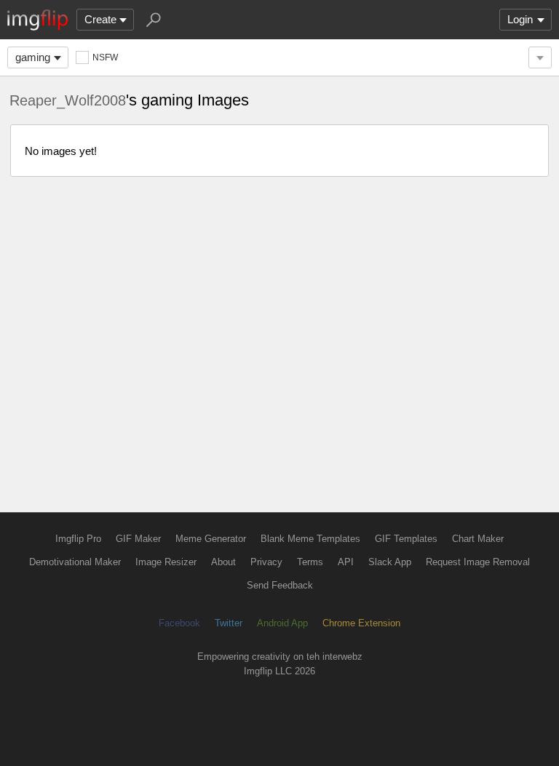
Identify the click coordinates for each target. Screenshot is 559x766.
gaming (32, 57)
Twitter (228, 623)
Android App (282, 623)
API (346, 561)
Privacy (266, 561)
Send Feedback (280, 585)
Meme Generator (210, 538)
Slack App (389, 561)
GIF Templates (406, 538)
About (223, 561)
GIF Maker (138, 538)
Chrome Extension (361, 623)
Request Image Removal (478, 561)
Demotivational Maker (75, 561)
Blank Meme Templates (310, 538)
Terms (310, 561)
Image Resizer (166, 561)
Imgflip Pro (78, 538)
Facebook (179, 623)
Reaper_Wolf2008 (67, 100)
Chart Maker (478, 538)
